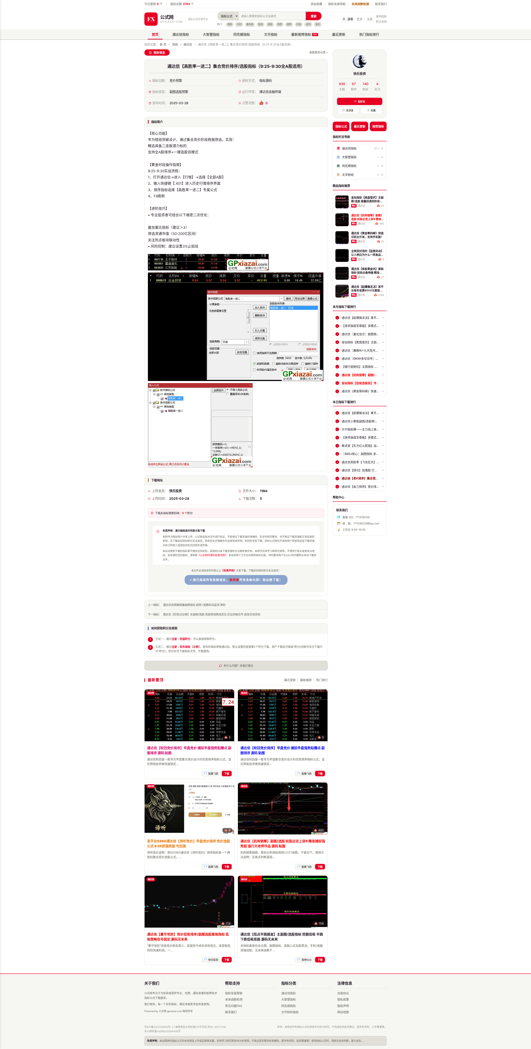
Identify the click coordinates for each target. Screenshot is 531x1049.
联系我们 (381, 4)
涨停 (279, 24)
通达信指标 (180, 34)
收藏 (373, 110)
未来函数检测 (360, 4)
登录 (359, 19)
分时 (239, 24)
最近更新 (338, 34)
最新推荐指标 (304, 34)
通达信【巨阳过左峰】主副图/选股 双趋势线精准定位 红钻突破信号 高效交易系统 (211, 614)
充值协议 (343, 993)
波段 (270, 24)
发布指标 (381, 16)
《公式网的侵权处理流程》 (211, 555)
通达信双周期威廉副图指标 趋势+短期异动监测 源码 (194, 604)
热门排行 (322, 680)
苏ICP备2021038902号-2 (158, 1026)
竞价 (317, 24)
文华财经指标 (290, 1012)
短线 (260, 24)
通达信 (187, 44)
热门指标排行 (369, 34)
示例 (196, 646)
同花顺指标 (241, 34)
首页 (155, 34)
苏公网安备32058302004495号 (162, 1031)
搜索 (314, 16)
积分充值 (381, 21)
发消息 (349, 110)
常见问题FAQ (233, 1005)
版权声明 (343, 1005)
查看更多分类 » (318, 52)
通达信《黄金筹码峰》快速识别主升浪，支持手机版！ (376, 391)
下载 (226, 773)
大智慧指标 (211, 34)
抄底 (298, 24)
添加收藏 (316, 4)
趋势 (289, 24)
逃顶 (308, 24)
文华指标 (270, 34)
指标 (175, 44)
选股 (229, 24)
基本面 (249, 24)
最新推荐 (306, 680)
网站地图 (343, 1012)
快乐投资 (213, 959)
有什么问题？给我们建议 (238, 665)
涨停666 (307, 959)
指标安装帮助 (337, 4)
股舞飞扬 (213, 773)
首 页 (163, 44)
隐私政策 (343, 999)
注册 (370, 19)
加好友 (361, 101)
